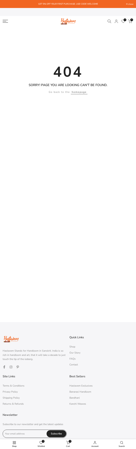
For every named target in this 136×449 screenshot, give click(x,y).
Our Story (74, 352)
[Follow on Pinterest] (17, 367)
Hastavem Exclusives (81, 385)
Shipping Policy (11, 397)
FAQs (72, 358)
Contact (73, 364)
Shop (72, 346)
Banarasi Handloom (80, 391)
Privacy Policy (10, 391)
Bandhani (74, 397)
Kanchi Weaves (77, 404)
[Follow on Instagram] (11, 367)
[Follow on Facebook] (4, 367)
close (7, 4)
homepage (79, 92)
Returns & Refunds (13, 404)
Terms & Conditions (13, 385)
